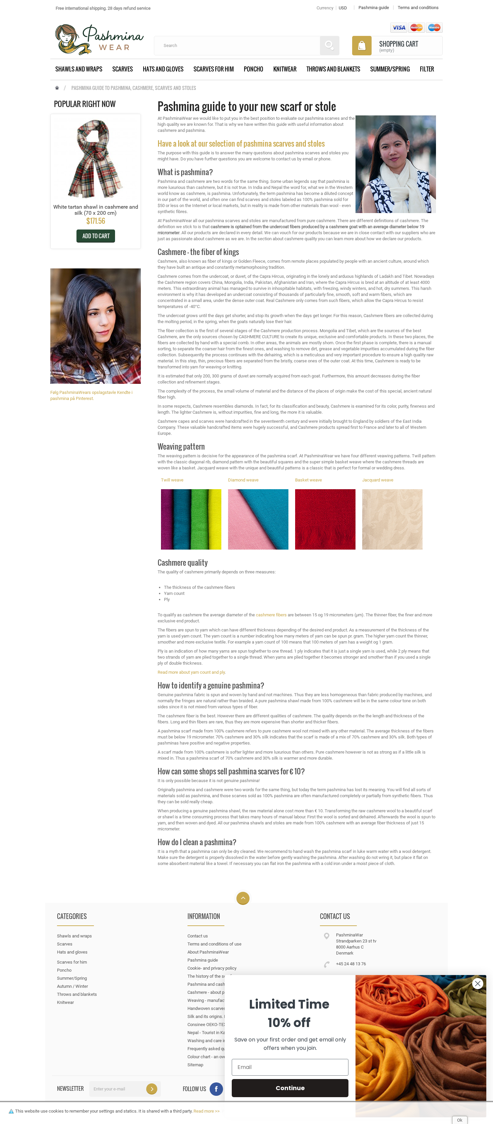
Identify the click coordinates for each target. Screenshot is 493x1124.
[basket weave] (325, 519)
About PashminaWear (208, 952)
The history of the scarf (209, 976)
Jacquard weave (377, 479)
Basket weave (308, 479)
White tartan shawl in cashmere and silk (95, 210)
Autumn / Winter (72, 986)
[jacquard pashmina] (392, 519)
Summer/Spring (390, 69)
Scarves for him (214, 69)
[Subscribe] (151, 1088)
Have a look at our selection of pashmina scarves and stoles (241, 143)
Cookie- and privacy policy (211, 968)
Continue (290, 1088)
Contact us (197, 935)
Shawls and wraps (78, 69)
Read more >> (207, 1111)
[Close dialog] (478, 983)
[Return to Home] (57, 88)
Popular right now (85, 103)
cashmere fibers (271, 614)
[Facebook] (216, 1089)
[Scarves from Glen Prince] (95, 325)
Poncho (253, 69)
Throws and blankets (333, 69)
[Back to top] (243, 898)
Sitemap (195, 1064)
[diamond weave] (258, 519)
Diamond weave (243, 479)
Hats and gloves (163, 69)
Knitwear (284, 69)
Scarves (122, 69)
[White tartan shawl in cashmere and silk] (95, 159)
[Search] (329, 45)
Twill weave (172, 479)
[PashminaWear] (99, 36)
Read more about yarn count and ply (191, 672)
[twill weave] (191, 519)
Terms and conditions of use (214, 944)
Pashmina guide (202, 960)
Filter (427, 69)
